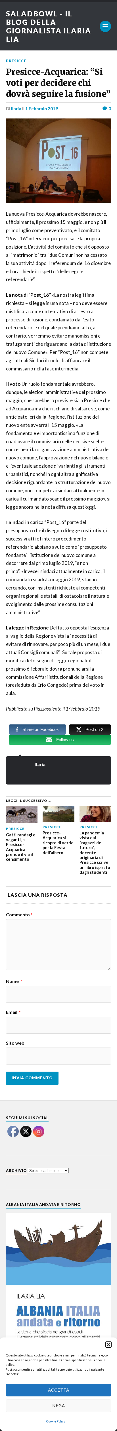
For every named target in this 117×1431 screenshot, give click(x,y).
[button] (108, 1344)
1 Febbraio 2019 (41, 108)
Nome (14, 981)
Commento (19, 914)
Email (13, 1012)
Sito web (15, 1043)
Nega (58, 1405)
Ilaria (16, 108)
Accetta (58, 1389)
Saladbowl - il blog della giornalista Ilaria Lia (48, 26)
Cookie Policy (55, 1421)
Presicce (16, 61)
